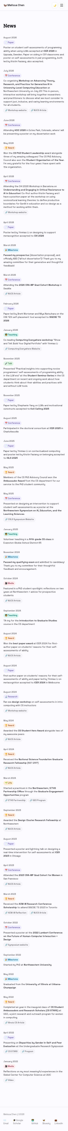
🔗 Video (9, 1080)
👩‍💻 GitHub (34, 1122)
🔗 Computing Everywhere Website (22, 348)
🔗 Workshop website (16, 110)
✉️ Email (6, 1122)
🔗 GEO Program (38, 800)
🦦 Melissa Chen (13, 5)
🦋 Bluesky (46, 1122)
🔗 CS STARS (11, 1051)
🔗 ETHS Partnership (15, 800)
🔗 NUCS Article (38, 110)
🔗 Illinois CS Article (14, 1022)
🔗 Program (27, 1051)
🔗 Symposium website (16, 944)
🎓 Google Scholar (18, 1122)
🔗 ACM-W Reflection (15, 912)
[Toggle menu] (62, 5)
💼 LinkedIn (59, 1122)
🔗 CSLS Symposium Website (19, 519)
